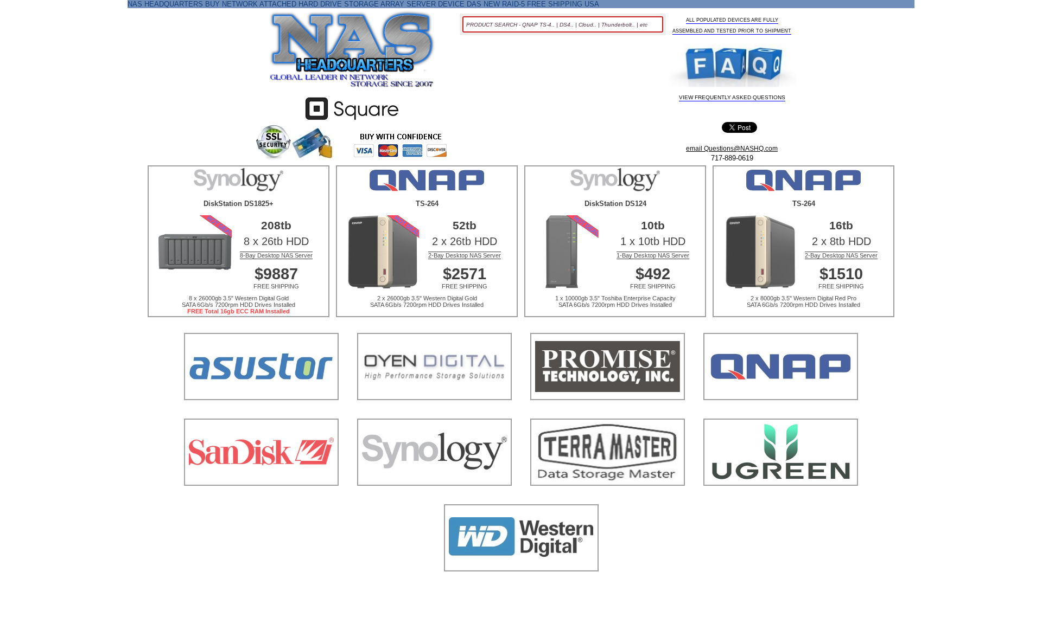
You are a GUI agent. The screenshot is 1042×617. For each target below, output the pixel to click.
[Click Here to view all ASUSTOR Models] (261, 413)
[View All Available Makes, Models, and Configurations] (352, 52)
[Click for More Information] (352, 120)
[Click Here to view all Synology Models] (434, 499)
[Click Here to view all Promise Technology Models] (607, 413)
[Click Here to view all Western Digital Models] (521, 584)
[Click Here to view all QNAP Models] (780, 413)
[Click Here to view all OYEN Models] (434, 413)
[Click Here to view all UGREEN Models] (780, 499)
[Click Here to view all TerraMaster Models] (607, 499)
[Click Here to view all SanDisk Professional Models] (261, 499)
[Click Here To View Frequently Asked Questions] (732, 66)
